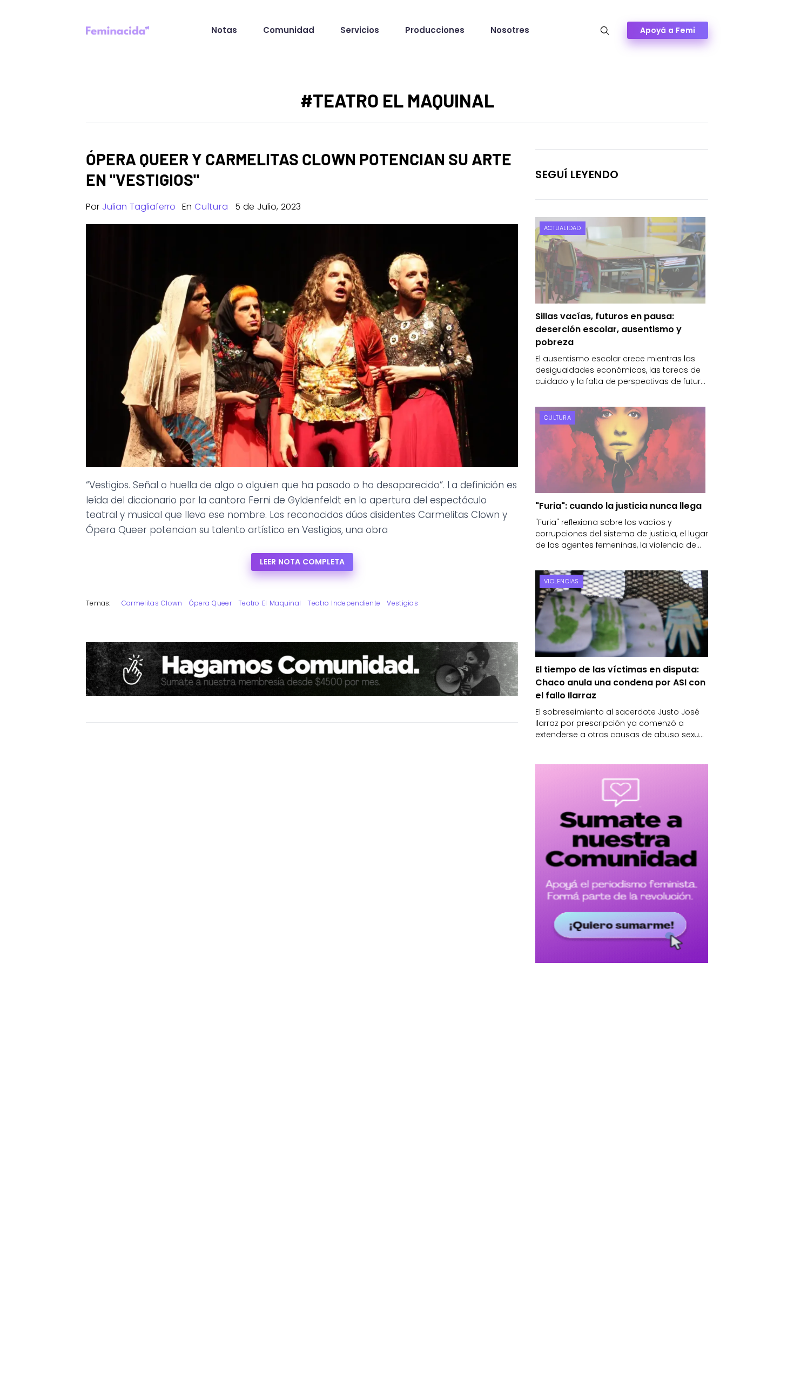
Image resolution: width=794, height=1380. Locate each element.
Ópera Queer (210, 603)
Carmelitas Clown (152, 603)
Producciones (435, 30)
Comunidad (288, 30)
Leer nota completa (302, 561)
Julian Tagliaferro (139, 206)
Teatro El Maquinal (269, 603)
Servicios (359, 30)
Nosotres (509, 30)
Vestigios (402, 603)
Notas (224, 30)
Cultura (211, 206)
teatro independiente (343, 603)
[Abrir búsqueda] (604, 30)
